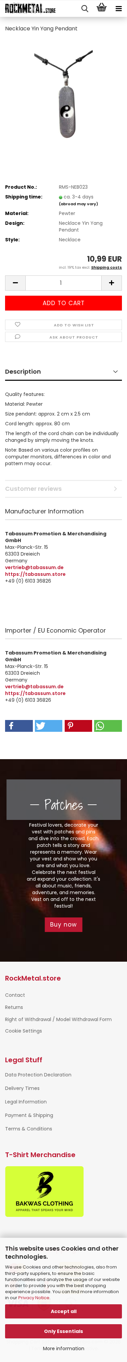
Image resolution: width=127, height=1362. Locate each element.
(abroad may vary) (78, 204)
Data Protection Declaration (38, 1074)
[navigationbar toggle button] (118, 8)
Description (23, 371)
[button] (15, 283)
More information (63, 1348)
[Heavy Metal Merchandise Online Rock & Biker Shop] (28, 8)
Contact (15, 995)
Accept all (64, 1311)
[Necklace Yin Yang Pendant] (63, 89)
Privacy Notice (33, 1297)
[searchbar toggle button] (84, 8)
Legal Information (26, 1101)
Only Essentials (63, 1331)
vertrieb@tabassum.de (34, 567)
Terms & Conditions (28, 1128)
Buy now (63, 924)
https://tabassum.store (35, 574)
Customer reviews (33, 488)
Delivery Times (22, 1088)
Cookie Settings (23, 1030)
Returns (14, 1007)
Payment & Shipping (29, 1115)
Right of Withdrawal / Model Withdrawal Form (58, 1019)
